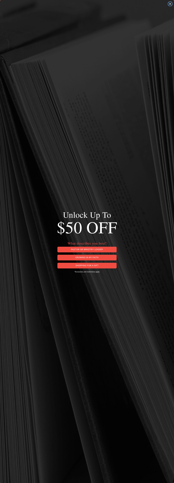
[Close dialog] (170, 4)
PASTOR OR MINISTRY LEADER (87, 249)
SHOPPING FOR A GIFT (87, 266)
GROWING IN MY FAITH (87, 258)
